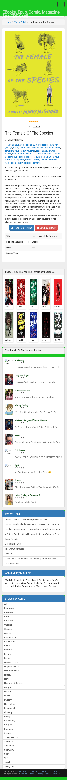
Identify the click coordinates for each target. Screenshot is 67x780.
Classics (8, 629)
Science (8, 733)
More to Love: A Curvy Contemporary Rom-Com (26, 519)
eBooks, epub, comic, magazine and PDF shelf (31, 13)
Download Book (47, 228)
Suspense (9, 745)
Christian (8, 625)
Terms (32, 774)
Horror (7, 679)
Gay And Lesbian (12, 662)
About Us (24, 774)
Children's (8, 620)
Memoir (7, 691)
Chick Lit (8, 616)
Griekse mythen (12, 564)
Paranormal (9, 708)
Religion (8, 725)
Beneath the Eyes (13, 544)
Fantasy (8, 654)
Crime (7, 645)
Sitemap (56, 774)
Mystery (8, 700)
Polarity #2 (9, 554)
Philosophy (9, 712)
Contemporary (11, 637)
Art (5, 604)
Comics (7, 633)
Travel (7, 762)
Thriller (7, 758)
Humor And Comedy (13, 683)
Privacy (40, 774)
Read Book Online (22, 228)
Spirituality (9, 750)
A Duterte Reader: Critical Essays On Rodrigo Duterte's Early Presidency (35, 534)
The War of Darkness (14, 549)
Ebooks (8, 649)
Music (7, 696)
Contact (48, 774)
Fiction (7, 658)
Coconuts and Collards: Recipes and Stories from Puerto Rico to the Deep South (35, 524)
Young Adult (10, 766)
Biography (9, 608)
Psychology (9, 720)
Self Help (8, 741)
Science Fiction (11, 737)
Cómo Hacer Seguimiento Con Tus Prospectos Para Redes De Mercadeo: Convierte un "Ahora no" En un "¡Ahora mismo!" (35, 559)
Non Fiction (9, 704)
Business (8, 612)
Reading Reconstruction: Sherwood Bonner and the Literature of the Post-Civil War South (35, 529)
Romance (8, 729)
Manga (7, 687)
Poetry (7, 716)
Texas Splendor (12, 539)
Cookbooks (9, 641)
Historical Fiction (12, 670)
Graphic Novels (11, 666)
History (7, 675)
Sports (7, 754)
